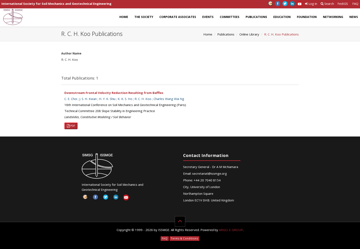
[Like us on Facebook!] (277, 4)
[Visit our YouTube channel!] (299, 4)
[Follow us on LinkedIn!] (292, 4)
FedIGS (343, 3)
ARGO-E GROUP (231, 230)
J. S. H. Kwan (88, 99)
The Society (143, 17)
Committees (229, 17)
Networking (333, 17)
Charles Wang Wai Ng (169, 99)
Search (329, 3)
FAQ (355, 3)
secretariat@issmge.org (209, 173)
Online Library (249, 34)
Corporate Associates (177, 17)
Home (123, 17)
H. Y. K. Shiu (107, 99)
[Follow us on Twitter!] (285, 4)
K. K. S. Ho (125, 99)
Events (208, 17)
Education (282, 17)
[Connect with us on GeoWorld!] (270, 4)
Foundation (307, 17)
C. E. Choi (70, 99)
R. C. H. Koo (143, 99)
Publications (256, 17)
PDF (72, 126)
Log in (312, 3)
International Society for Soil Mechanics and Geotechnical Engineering (56, 3)
